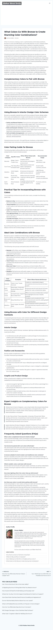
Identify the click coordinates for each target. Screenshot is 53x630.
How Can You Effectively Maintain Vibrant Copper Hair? (13, 573)
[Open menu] (49, 3)
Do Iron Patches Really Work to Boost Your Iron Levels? (17, 600)
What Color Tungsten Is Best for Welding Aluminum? (17, 613)
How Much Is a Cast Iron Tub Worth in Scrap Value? (18, 554)
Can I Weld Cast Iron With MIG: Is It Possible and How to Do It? (21, 559)
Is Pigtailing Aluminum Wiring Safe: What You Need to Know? (19, 587)
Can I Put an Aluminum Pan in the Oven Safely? (15, 584)
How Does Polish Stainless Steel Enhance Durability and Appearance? (21, 597)
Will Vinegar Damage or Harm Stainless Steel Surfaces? (17, 610)
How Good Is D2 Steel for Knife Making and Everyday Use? (18, 590)
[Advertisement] (26, 15)
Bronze (16, 38)
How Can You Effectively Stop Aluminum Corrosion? (16, 607)
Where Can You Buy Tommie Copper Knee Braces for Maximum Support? (22, 594)
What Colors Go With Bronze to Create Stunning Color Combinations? (23, 561)
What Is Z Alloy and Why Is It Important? (16, 556)
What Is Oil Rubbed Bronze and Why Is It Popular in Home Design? (20, 603)
